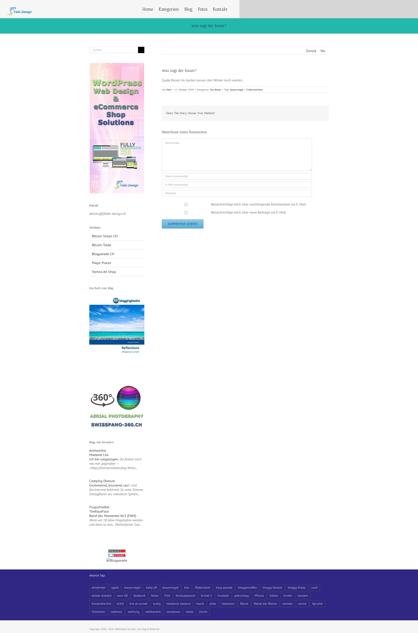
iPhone (259, 595)
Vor (322, 51)
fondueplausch (185, 595)
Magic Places (101, 263)
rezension (228, 603)
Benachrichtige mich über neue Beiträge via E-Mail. (249, 212)
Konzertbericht (101, 603)
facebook (139, 595)
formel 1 (206, 595)
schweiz (287, 603)
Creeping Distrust (102, 481)
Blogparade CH (103, 254)
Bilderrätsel (202, 587)
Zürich (203, 611)
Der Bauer (215, 89)
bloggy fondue (272, 587)
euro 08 (122, 595)
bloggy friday (296, 587)
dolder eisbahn (102, 595)
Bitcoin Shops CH (105, 236)
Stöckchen (98, 611)
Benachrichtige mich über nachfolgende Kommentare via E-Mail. (259, 204)
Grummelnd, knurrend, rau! (109, 485)
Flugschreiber (99, 507)
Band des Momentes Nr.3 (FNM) (112, 515)
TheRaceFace (99, 511)
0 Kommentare (254, 89)
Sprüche (317, 603)
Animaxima (97, 450)
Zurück (311, 51)
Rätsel (244, 603)
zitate (189, 611)
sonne (302, 603)
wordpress (173, 611)
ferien (155, 595)
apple (115, 587)
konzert (303, 595)
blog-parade (224, 587)
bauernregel (236, 89)
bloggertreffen (247, 587)
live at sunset (138, 603)
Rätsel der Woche (265, 603)
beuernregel (170, 587)
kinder (288, 595)
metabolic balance (178, 603)
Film (167, 595)
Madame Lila (98, 455)
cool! (314, 587)
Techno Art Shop (104, 271)
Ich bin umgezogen (103, 459)
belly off (151, 587)
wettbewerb (153, 611)
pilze (213, 603)
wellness (116, 611)
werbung (134, 611)
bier (186, 587)
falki (169, 89)
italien (274, 595)
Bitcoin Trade (101, 245)
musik (200, 603)
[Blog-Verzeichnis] (117, 556)
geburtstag (241, 595)
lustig (157, 603)
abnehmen (99, 587)
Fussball (223, 595)
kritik (120, 603)
